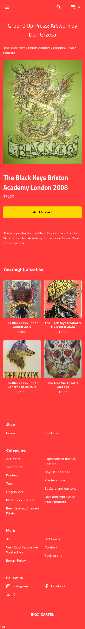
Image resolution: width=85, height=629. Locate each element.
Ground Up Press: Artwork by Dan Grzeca (42, 30)
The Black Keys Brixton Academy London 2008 (38, 48)
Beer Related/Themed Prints (22, 510)
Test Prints (14, 467)
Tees (9, 483)
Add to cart (42, 212)
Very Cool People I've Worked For (22, 549)
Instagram (20, 586)
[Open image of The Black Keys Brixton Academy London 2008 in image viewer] (42, 112)
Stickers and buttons (60, 488)
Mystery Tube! (55, 480)
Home (10, 433)
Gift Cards (52, 539)
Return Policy (16, 560)
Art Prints (13, 459)
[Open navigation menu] (7, 7)
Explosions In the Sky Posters (60, 461)
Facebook (58, 586)
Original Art (14, 492)
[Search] (58, 7)
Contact (51, 547)
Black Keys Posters (20, 500)
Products (52, 433)
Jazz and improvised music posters (60, 499)
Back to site (54, 555)
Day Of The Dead (57, 472)
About (11, 539)
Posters (9, 53)
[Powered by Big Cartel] (42, 614)
